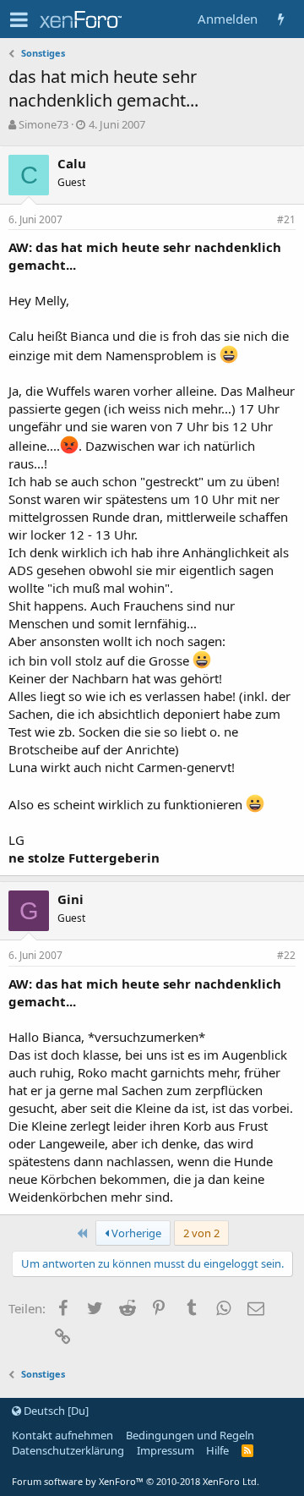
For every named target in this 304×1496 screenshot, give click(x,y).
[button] (19, 19)
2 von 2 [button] (201, 1233)
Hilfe (217, 1450)
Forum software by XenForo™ (135, 1481)
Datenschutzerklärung (68, 1450)
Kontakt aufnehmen (62, 1435)
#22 (286, 955)
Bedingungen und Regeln (190, 1435)
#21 (286, 219)
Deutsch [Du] (55, 1410)
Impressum (165, 1450)
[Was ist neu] (281, 19)
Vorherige (135, 1233)
